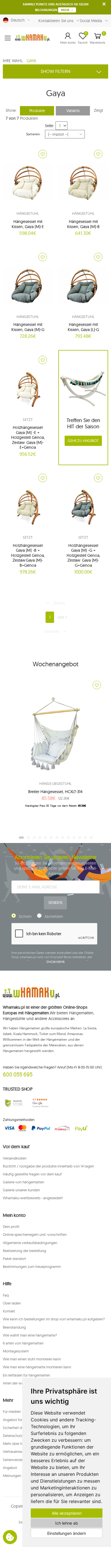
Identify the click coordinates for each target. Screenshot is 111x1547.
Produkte (37, 110)
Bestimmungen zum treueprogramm (32, 1266)
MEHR (65, 10)
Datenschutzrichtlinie (19, 1435)
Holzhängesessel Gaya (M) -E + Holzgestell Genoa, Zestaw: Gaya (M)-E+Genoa (28, 437)
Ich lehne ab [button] (66, 1523)
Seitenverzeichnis (17, 1459)
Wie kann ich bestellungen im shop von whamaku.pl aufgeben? (54, 1319)
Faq (6, 1295)
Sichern (25, 916)
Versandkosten (14, 1158)
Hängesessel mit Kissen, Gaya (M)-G (27, 327)
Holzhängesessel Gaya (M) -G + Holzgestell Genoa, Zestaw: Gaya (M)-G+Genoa (83, 555)
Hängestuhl (28, 213)
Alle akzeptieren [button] (67, 1513)
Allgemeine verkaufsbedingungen (30, 1242)
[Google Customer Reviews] (42, 1103)
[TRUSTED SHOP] (14, 1103)
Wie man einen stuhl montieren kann (32, 1359)
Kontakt (9, 1311)
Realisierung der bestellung (24, 1250)
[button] (68, 38)
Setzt (27, 419)
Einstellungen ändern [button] (66, 1533)
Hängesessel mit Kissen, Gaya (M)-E (28, 224)
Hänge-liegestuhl (55, 783)
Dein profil (11, 1226)
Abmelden (53, 916)
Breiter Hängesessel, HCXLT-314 (55, 791)
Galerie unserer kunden (21, 1190)
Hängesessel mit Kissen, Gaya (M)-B (83, 224)
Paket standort (14, 1258)
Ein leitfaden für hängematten (26, 1375)
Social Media (91, 20)
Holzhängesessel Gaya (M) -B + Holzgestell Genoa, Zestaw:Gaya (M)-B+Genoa (28, 555)
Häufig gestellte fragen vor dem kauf (32, 1174)
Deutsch (17, 20)
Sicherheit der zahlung (21, 1427)
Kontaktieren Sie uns (55, 20)
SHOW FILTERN (55, 71)
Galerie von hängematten (23, 1182)
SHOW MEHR (55, 962)
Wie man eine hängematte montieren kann (37, 1367)
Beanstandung (14, 1327)
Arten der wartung (17, 1383)
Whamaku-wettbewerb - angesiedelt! (33, 1198)
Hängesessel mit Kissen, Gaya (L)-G (83, 327)
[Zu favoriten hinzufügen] (42, 154)
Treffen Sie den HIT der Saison (83, 423)
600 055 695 (17, 1074)
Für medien (12, 1411)
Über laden (12, 1303)
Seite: (49, 125)
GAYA (31, 60)
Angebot (10, 1467)
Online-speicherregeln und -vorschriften (35, 1234)
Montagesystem (16, 1351)
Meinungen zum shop (20, 1475)
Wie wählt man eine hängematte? (30, 1335)
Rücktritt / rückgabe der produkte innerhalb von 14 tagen (48, 1166)
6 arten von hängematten (23, 1343)
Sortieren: (33, 134)
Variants (73, 110)
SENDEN (55, 902)
